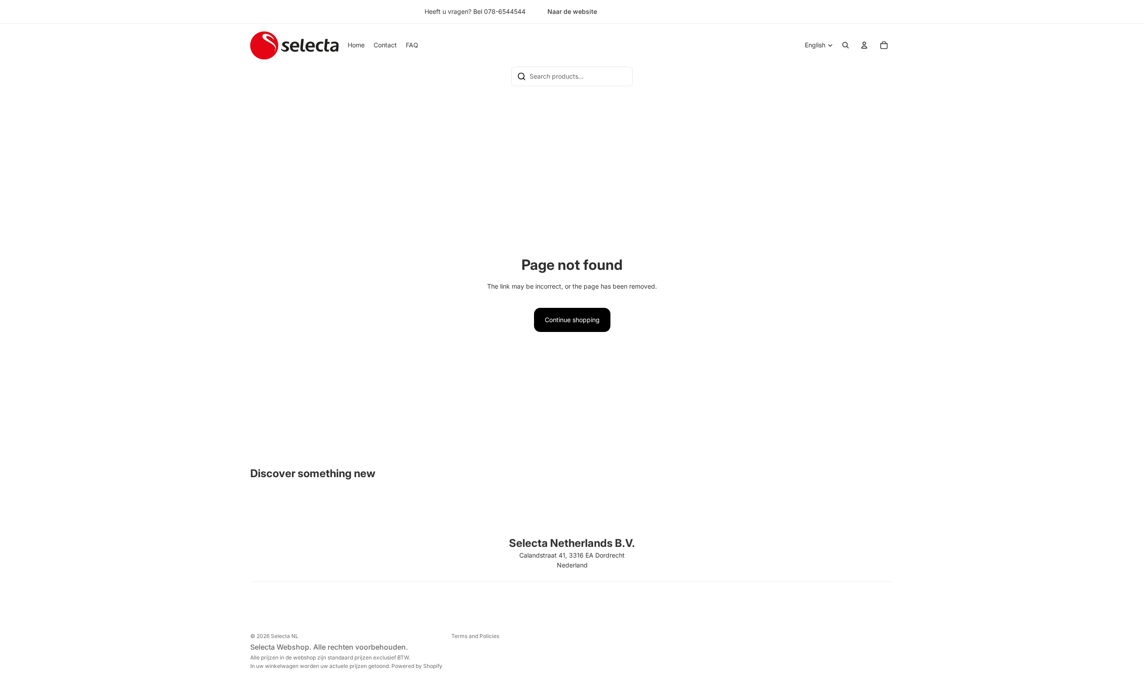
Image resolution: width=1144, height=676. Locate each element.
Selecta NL (285, 636)
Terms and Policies (475, 636)
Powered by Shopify (416, 666)
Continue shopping (572, 319)
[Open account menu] (864, 45)
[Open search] (845, 45)
